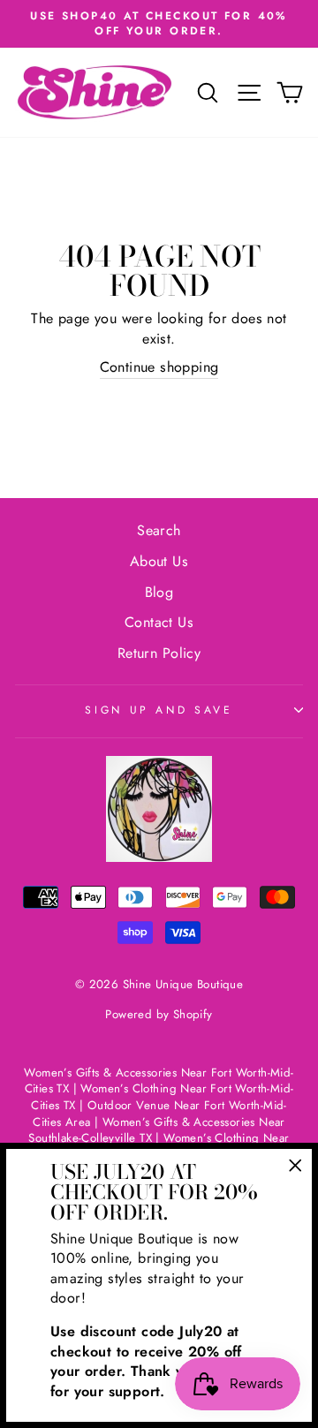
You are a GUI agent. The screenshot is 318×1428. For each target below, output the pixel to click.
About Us (159, 561)
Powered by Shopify (158, 1014)
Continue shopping (159, 367)
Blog (159, 592)
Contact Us (159, 622)
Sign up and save (158, 710)
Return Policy (159, 653)
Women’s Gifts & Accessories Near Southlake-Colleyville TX (156, 1130)
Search (158, 530)
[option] (159, 24)
